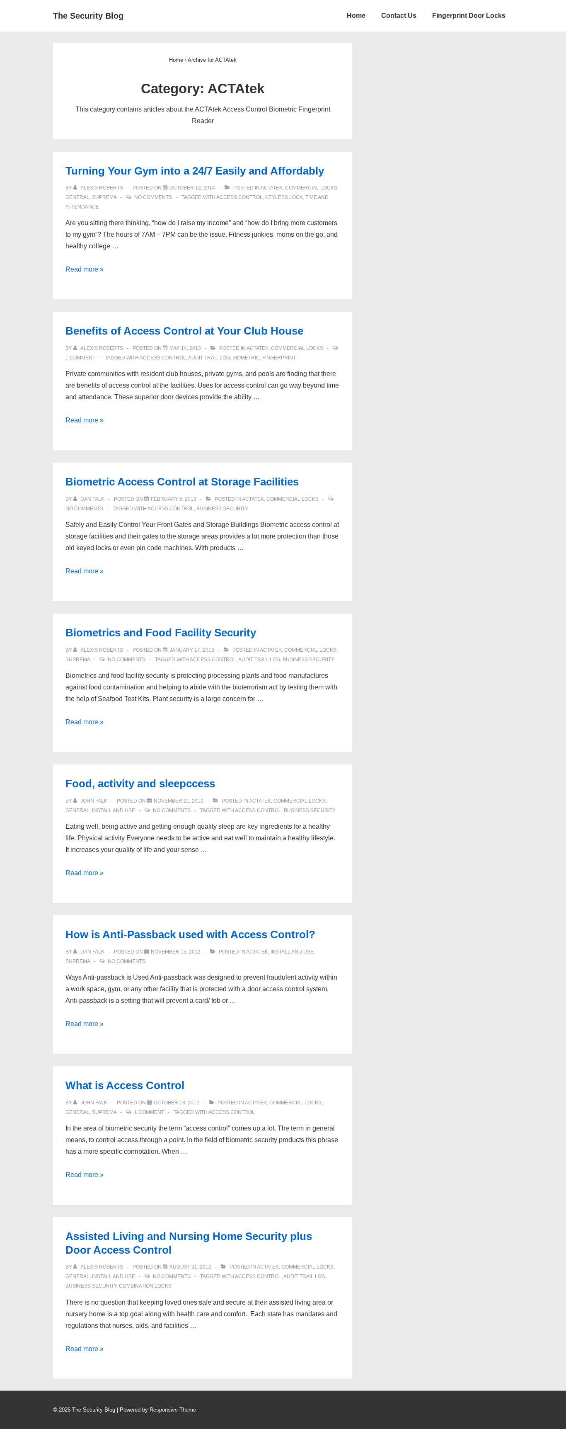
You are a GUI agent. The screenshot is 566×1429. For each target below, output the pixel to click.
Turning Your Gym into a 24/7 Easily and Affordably (194, 171)
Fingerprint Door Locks (469, 15)
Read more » (84, 269)
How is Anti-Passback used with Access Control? (190, 934)
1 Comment (80, 358)
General (77, 197)
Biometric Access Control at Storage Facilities (182, 482)
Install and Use (113, 810)
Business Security (222, 509)
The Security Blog (88, 15)
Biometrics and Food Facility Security (160, 632)
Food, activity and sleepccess (140, 783)
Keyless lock (284, 197)
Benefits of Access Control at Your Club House (184, 331)
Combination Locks (145, 1286)
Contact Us (398, 15)
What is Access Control (124, 1085)
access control (239, 197)
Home (356, 15)
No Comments (153, 197)
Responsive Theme (173, 1410)
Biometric (246, 358)
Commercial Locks (311, 188)
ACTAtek (272, 188)
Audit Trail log (209, 358)
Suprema (104, 197)
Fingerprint (279, 358)
